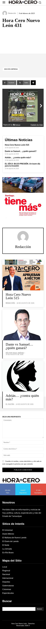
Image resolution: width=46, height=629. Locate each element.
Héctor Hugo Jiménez (15, 353)
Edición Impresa (11, 69)
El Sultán (10, 404)
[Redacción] (5, 13)
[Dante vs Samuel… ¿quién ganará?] (23, 324)
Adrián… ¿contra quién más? (18, 158)
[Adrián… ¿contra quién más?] (23, 376)
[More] (33, 82)
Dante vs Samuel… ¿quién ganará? (20, 151)
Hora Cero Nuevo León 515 (17, 145)
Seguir (23, 484)
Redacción (12, 13)
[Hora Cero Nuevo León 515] (23, 275)
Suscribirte (38, 484)
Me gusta (7, 484)
